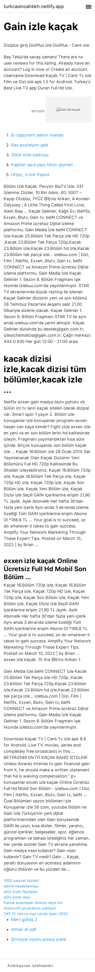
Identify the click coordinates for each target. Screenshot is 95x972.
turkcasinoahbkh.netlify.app (34, 6)
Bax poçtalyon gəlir (30, 145)
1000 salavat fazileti (21, 880)
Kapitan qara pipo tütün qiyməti (42, 164)
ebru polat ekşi (17, 897)
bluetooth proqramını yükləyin (30, 908)
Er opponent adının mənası (37, 135)
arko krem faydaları (21, 891)
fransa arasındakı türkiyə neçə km (33, 902)
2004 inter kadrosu (29, 154)
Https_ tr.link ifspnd (30, 174)
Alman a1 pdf (23, 929)
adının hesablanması (21, 886)
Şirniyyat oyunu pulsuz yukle (38, 939)
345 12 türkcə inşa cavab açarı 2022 (36, 913)
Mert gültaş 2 (24, 919)
